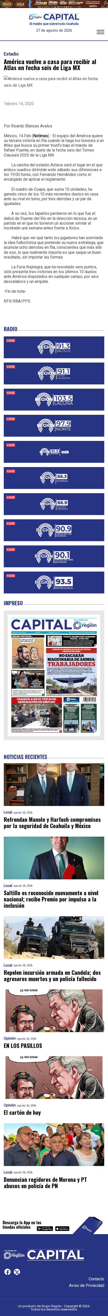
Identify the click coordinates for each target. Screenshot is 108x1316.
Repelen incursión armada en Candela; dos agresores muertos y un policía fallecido (52, 975)
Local (8, 812)
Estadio (11, 54)
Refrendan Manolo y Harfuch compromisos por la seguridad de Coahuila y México (52, 822)
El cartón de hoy (22, 1112)
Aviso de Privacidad (86, 1285)
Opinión (10, 1038)
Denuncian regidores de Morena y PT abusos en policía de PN (45, 1182)
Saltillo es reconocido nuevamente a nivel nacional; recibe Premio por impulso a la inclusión (51, 899)
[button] (100, 33)
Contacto (96, 1279)
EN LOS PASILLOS (23, 1045)
